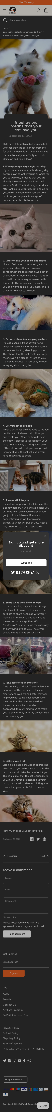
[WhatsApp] (37, 572)
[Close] (45, 536)
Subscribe (26, 562)
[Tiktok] (32, 572)
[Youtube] (27, 572)
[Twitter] (13, 572)
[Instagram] (23, 572)
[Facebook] (18, 572)
